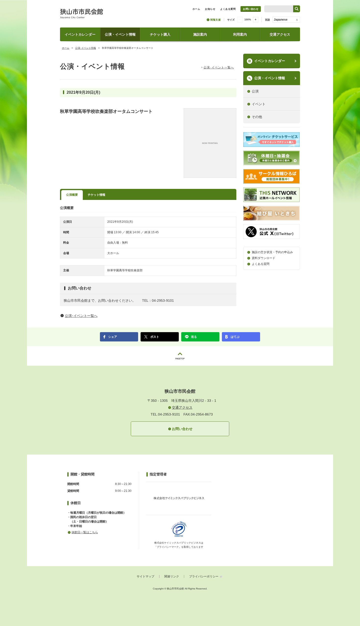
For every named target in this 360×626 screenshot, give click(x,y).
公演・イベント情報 (120, 34)
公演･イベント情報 (85, 48)
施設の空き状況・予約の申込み (272, 252)
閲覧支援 (215, 19)
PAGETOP (180, 356)
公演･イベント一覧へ (219, 67)
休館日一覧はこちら (85, 532)
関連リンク (171, 576)
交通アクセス (280, 34)
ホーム (65, 48)
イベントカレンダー (80, 34)
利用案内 (240, 34)
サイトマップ (145, 576)
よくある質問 (260, 264)
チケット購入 (160, 34)
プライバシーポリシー (203, 576)
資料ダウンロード (263, 258)
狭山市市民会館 (103, 15)
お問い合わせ (250, 9)
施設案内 (200, 34)
